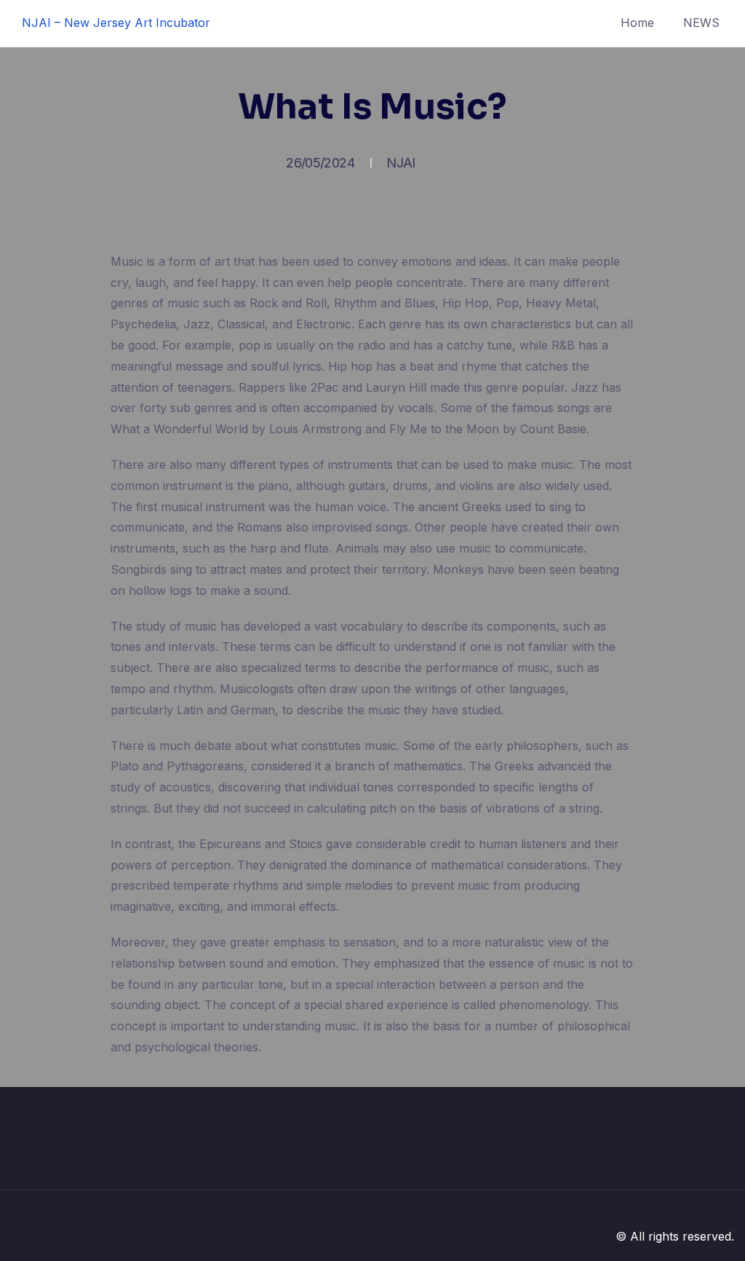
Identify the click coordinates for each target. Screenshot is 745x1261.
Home (637, 22)
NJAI (400, 162)
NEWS (701, 22)
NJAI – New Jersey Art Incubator (116, 22)
